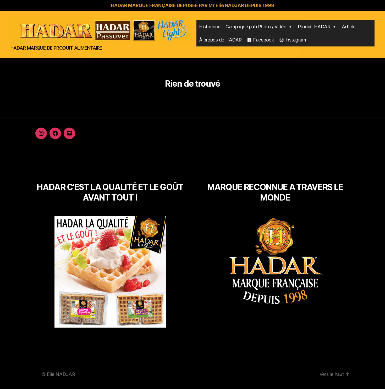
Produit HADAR (314, 26)
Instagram (295, 40)
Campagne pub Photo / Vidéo (256, 26)
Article (348, 26)
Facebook (263, 40)
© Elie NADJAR (58, 374)
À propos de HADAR (220, 40)
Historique (209, 26)
